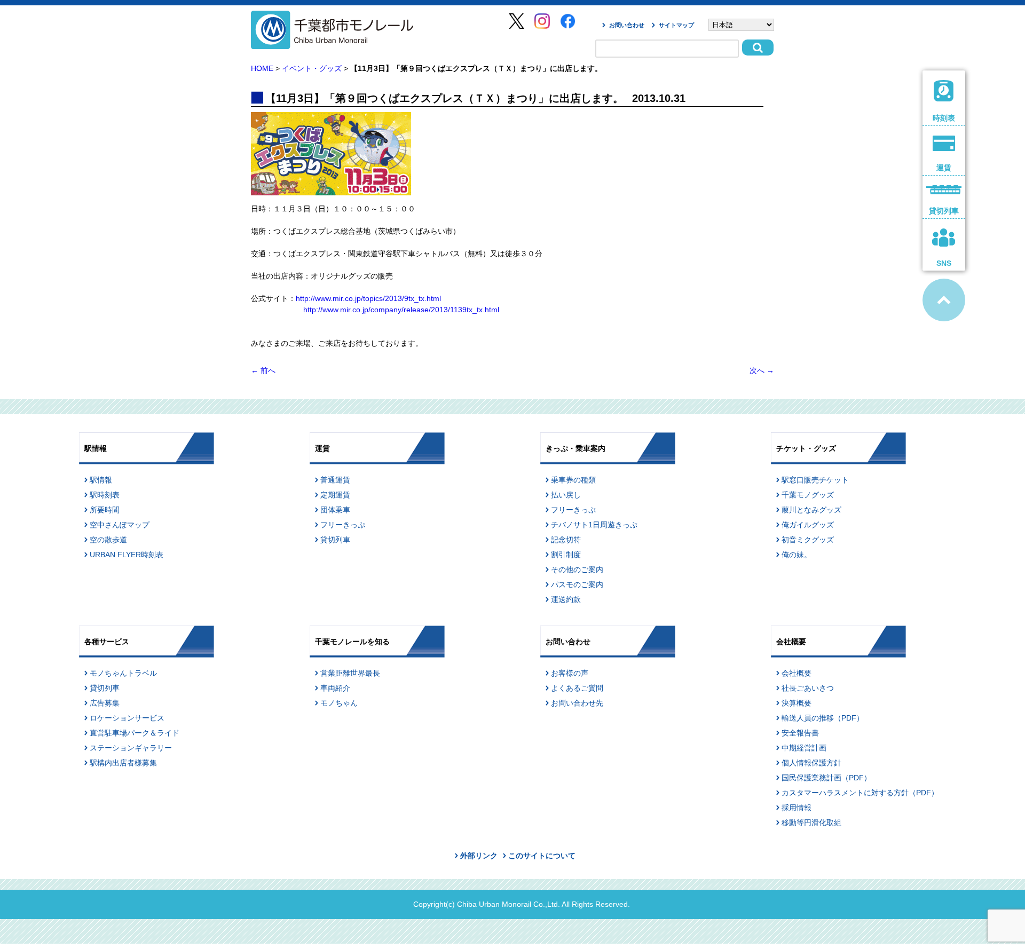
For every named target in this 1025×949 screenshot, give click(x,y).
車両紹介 (335, 688)
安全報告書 (800, 733)
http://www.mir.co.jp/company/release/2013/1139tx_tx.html (401, 309)
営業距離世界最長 (350, 673)
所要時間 (105, 509)
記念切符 (566, 539)
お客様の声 (569, 673)
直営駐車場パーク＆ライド (134, 733)
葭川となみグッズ (811, 509)
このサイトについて (541, 855)
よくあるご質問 (577, 688)
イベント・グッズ (312, 68)
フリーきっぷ (342, 524)
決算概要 (796, 703)
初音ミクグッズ (808, 539)
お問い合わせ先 (577, 703)
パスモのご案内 (577, 584)
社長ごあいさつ (808, 688)
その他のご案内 (577, 569)
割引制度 (566, 554)
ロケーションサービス (127, 718)
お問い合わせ (626, 25)
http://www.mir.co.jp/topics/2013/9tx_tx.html (368, 298)
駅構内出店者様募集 (123, 762)
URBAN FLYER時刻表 (126, 554)
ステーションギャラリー (131, 748)
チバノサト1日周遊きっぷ (594, 524)
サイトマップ (676, 25)
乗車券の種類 (573, 480)
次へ (762, 370)
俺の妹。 (796, 554)
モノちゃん (339, 703)
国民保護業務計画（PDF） (826, 777)
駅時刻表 (105, 495)
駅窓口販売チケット (815, 480)
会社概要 (796, 673)
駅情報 (101, 480)
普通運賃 (335, 480)
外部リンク (479, 855)
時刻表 (944, 118)
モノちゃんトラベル (123, 673)
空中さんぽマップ (119, 524)
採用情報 (796, 807)
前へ (263, 370)
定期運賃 (335, 495)
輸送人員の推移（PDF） (823, 718)
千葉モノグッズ (808, 495)
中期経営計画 (804, 748)
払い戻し (566, 495)
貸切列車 (335, 539)
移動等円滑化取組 (811, 822)
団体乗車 (335, 509)
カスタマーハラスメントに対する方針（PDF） (860, 792)
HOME (262, 68)
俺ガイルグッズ (808, 524)
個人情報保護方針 (811, 762)
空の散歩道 (108, 539)
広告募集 (105, 703)
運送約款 (566, 599)
